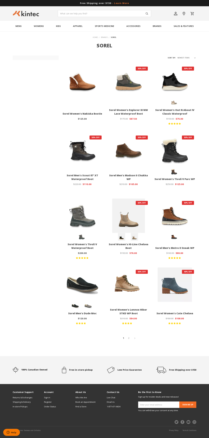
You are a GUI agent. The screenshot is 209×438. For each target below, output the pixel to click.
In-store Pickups (20, 406)
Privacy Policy (173, 430)
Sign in (47, 397)
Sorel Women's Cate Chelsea (175, 313)
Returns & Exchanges (22, 397)
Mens (18, 26)
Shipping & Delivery (22, 402)
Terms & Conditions (189, 430)
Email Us (111, 402)
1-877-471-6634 (113, 406)
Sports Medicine (104, 26)
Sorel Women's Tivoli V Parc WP (175, 179)
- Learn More (120, 3)
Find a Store (80, 406)
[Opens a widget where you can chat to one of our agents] (11, 432)
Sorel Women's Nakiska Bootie (82, 113)
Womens (39, 26)
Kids (58, 26)
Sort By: (172, 58)
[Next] (133, 338)
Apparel (78, 26)
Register (48, 402)
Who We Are (81, 397)
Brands (157, 26)
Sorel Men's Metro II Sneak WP (174, 248)
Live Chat (111, 397)
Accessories (133, 26)
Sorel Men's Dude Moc (82, 313)
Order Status (50, 406)
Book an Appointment (85, 402)
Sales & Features (184, 26)
